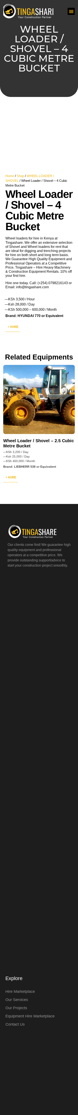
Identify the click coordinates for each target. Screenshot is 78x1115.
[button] (71, 11)
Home (9, 176)
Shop (20, 176)
